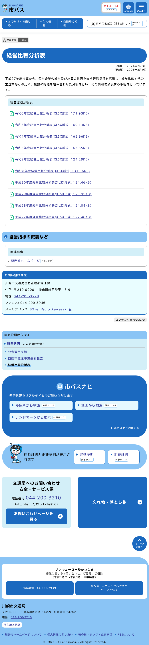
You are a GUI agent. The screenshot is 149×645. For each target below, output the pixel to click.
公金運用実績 (17, 351)
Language (128, 11)
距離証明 (121, 457)
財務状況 (13, 343)
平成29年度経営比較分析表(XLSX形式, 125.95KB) (53, 194)
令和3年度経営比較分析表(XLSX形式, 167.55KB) (52, 147)
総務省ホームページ (31, 260)
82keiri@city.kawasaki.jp (51, 309)
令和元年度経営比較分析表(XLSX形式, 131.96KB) (52, 171)
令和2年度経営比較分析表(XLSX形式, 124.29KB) (52, 159)
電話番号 (39, 588)
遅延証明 (87, 457)
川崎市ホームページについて (23, 634)
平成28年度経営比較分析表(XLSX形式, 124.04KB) (53, 205)
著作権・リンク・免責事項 (95, 634)
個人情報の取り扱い (60, 634)
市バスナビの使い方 (127, 428)
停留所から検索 (34, 405)
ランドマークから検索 (40, 417)
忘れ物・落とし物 (109, 502)
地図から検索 (98, 405)
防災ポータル (111, 7)
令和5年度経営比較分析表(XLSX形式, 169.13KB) (52, 124)
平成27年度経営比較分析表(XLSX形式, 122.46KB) (53, 217)
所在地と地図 (12, 624)
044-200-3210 (43, 498)
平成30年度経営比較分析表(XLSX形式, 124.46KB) (53, 182)
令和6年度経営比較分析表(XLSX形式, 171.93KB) (52, 113)
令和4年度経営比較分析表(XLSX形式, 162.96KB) (52, 136)
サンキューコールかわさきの (109, 588)
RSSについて (126, 634)
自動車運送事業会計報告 (25, 358)
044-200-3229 (26, 296)
